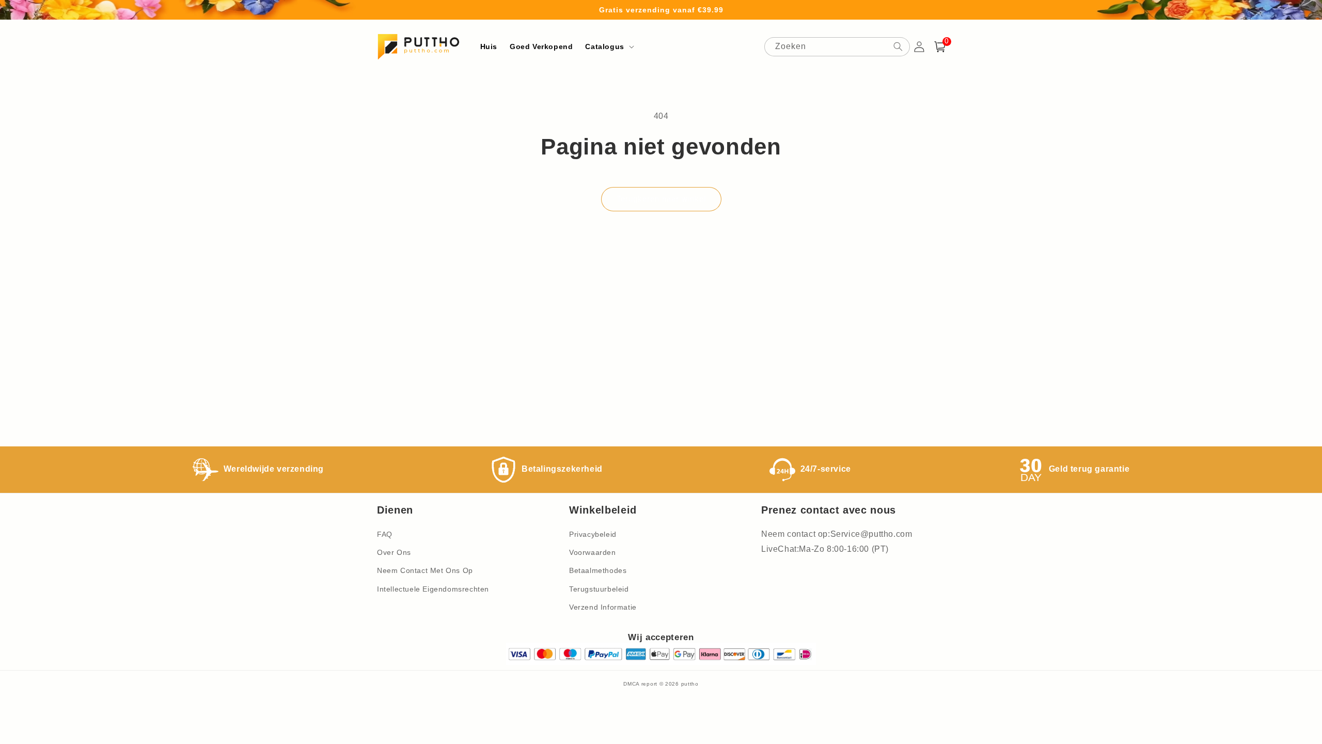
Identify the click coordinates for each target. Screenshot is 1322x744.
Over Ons (394, 552)
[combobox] (837, 47)
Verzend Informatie (603, 607)
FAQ (384, 534)
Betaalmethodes (597, 570)
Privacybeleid (593, 534)
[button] (608, 46)
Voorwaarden (592, 552)
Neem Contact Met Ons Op (425, 570)
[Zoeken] (898, 46)
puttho (690, 684)
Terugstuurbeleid (599, 589)
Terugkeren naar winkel (661, 198)
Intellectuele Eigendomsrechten (433, 589)
